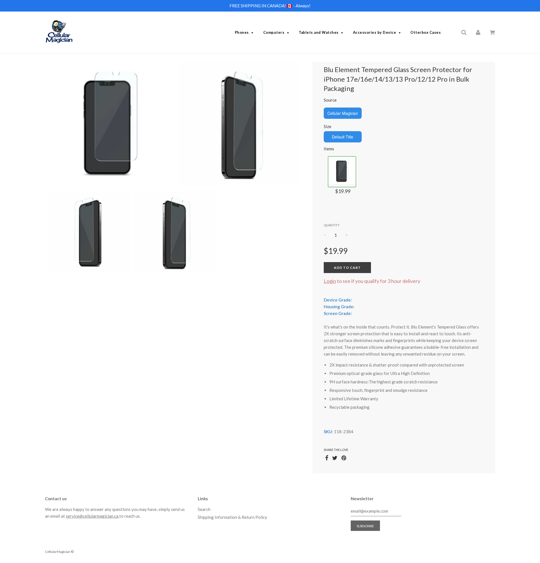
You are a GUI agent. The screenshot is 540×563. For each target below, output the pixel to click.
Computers (274, 32)
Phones (242, 32)
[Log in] (478, 32)
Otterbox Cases (425, 32)
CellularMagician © (59, 551)
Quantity (331, 225)
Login (330, 281)
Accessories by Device (374, 32)
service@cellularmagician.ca (92, 516)
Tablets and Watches (319, 32)
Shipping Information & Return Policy (232, 517)
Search (204, 509)
